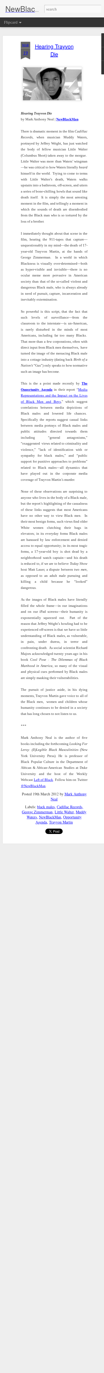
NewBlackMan (50, 817)
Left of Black (43, 779)
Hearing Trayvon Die (54, 50)
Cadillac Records (69, 806)
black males (46, 806)
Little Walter (64, 811)
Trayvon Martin (61, 822)
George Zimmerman (37, 811)
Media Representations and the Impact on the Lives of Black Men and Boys (54, 395)
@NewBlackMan (33, 785)
